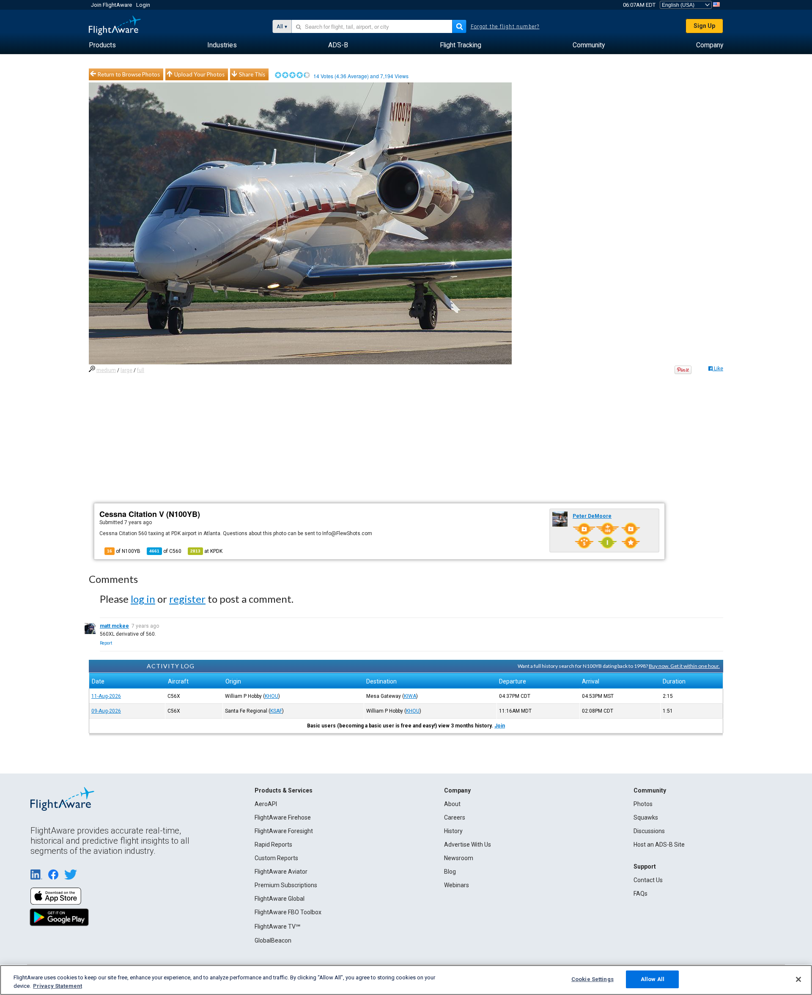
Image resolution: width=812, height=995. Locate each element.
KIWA (410, 696)
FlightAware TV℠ (277, 926)
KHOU (271, 696)
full (140, 370)
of (165, 551)
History (453, 831)
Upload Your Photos (199, 74)
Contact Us (648, 880)
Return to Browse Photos (129, 74)
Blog (450, 871)
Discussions (649, 831)
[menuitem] (102, 45)
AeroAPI (266, 804)
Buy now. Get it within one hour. (684, 666)
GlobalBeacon (273, 940)
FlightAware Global (279, 898)
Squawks (646, 817)
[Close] (798, 979)
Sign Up (704, 25)
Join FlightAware (111, 5)
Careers (454, 817)
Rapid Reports (273, 844)
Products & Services (284, 790)
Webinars (456, 885)
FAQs (640, 893)
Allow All (652, 979)
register (187, 599)
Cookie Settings (592, 979)
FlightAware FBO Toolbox (288, 912)
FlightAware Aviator (281, 871)
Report (106, 643)
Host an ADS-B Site (659, 844)
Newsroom (458, 858)
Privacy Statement (57, 986)
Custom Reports (276, 858)
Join (499, 726)
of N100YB (123, 551)
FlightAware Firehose (283, 817)
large (126, 370)
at (206, 551)
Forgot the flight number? (505, 27)
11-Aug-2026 (106, 696)
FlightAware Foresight (284, 831)
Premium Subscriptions (286, 885)
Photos (643, 804)
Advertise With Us (467, 844)
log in (143, 599)
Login (143, 5)
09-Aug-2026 (106, 711)
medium (106, 370)
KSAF (276, 711)
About (452, 804)
